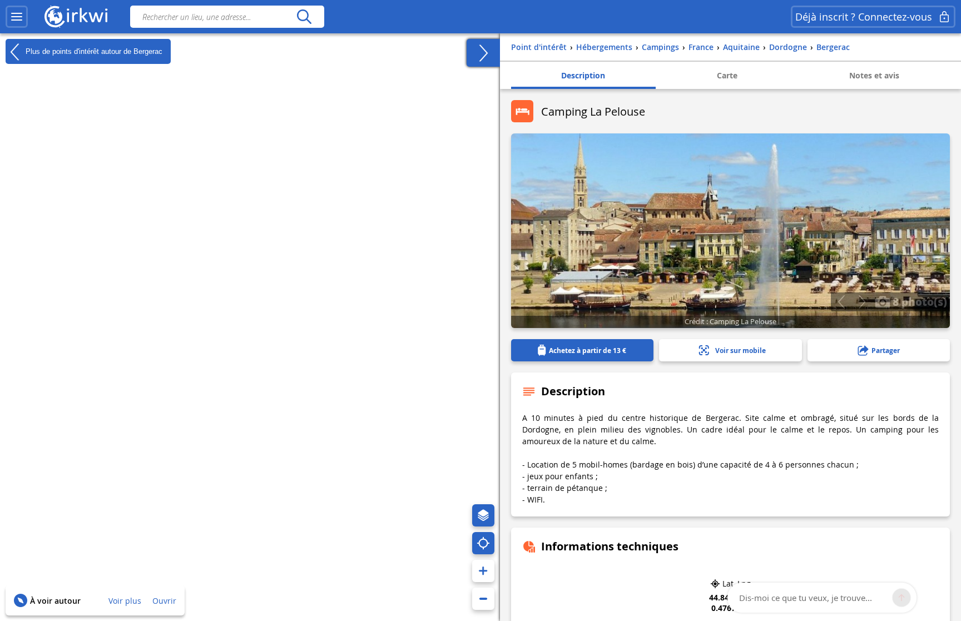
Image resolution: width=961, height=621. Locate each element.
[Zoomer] (483, 571)
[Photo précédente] (841, 302)
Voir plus (124, 600)
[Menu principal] (17, 17)
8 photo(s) (918, 301)
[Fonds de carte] (483, 515)
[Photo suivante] (861, 302)
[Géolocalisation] (483, 543)
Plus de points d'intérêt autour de (92, 51)
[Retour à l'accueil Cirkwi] (76, 17)
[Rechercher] (304, 17)
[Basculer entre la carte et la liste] (483, 53)
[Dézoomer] (483, 599)
